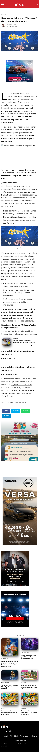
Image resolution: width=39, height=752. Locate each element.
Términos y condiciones (29, 736)
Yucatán (15, 338)
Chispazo (11, 402)
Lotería (24, 402)
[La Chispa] (19, 4)
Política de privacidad (9, 736)
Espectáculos (25, 652)
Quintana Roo (5, 658)
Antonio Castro (12, 25)
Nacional (3, 14)
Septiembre (7, 122)
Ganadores (18, 402)
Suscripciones (21, 740)
